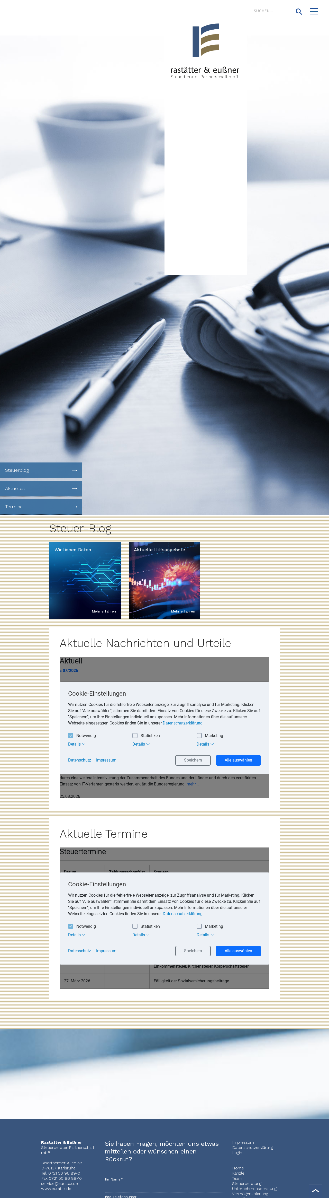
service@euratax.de (59, 1183)
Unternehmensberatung (254, 1188)
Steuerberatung (246, 1183)
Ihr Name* (114, 1179)
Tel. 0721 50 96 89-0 (60, 1173)
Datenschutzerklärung (252, 1147)
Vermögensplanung (250, 1193)
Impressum (243, 1142)
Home (238, 1168)
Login (237, 1152)
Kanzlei (238, 1173)
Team (237, 1178)
